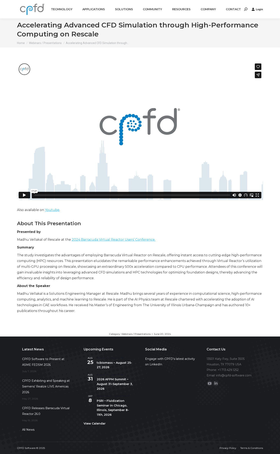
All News (28, 429)
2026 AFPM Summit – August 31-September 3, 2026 (115, 383)
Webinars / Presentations (136, 333)
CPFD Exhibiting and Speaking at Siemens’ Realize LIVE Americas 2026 (46, 386)
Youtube (52, 210)
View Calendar (95, 423)
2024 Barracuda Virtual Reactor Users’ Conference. (113, 240)
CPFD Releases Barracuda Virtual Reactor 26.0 (45, 411)
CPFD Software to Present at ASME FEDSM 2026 (43, 362)
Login (259, 9)
